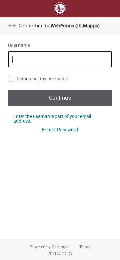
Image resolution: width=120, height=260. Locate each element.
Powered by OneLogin (49, 247)
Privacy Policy (60, 253)
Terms (84, 247)
